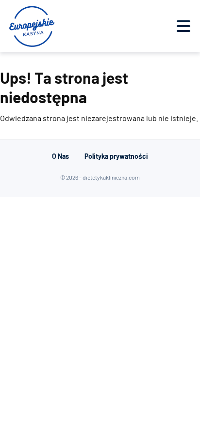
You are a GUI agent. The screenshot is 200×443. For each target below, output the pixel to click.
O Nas (60, 156)
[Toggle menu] (183, 26)
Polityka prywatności (116, 156)
